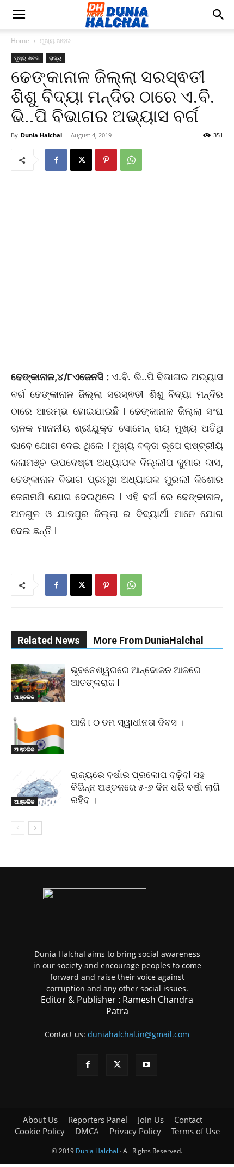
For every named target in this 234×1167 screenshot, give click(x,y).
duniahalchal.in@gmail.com (138, 1034)
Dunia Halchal (41, 135)
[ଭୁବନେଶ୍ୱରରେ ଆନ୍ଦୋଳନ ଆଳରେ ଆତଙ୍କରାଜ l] (38, 683)
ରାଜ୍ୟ (55, 58)
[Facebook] (56, 160)
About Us (40, 1119)
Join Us (151, 1119)
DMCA (87, 1131)
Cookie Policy (40, 1131)
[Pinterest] (106, 160)
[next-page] (35, 828)
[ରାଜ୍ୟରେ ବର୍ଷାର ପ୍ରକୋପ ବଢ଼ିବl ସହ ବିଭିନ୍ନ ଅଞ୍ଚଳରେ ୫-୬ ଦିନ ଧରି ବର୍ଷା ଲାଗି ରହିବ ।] (38, 787)
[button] (18, 14)
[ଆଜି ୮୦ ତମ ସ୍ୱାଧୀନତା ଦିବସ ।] (38, 735)
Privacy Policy (135, 1131)
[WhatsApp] (131, 160)
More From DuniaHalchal (148, 640)
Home (20, 40)
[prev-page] (17, 828)
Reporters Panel (97, 1119)
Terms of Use (195, 1131)
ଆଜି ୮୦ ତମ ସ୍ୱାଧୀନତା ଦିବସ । (127, 722)
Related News (48, 640)
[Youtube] (146, 1065)
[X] (81, 160)
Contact (188, 1119)
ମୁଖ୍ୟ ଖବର (55, 40)
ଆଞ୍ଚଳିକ (24, 697)
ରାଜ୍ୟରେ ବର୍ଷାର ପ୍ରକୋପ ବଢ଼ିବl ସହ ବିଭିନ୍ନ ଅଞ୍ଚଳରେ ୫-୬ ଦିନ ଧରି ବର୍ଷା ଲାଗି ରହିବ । (145, 787)
